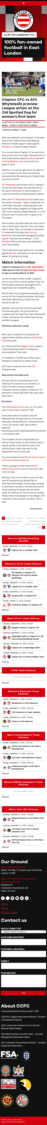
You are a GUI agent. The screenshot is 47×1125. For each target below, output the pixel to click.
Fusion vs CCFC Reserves (22, 721)
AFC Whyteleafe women (22, 199)
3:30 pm (29, 592)
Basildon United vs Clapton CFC (25, 628)
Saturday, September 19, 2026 (14, 644)
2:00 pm (29, 546)
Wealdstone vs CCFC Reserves (25, 703)
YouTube (17, 898)
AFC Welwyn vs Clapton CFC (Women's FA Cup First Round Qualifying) (24, 575)
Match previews (36, 509)
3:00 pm (29, 624)
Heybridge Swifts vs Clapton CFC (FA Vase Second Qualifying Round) (27, 637)
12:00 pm (30, 815)
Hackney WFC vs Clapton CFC (24, 596)
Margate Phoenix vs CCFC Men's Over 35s (28, 819)
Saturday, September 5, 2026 (14, 624)
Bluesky (4, 903)
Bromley (13, 253)
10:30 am (30, 708)
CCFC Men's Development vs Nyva (26, 758)
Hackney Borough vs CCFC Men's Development (26, 767)
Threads (4, 908)
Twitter (22, 898)
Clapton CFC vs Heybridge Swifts (26, 648)
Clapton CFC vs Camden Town (24, 550)
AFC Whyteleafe (9, 185)
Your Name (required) (12, 937)
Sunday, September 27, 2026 (14, 592)
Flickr (8, 898)
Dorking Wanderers (10, 161)
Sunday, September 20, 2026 (14, 717)
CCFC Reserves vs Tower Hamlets (26, 712)
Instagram (12, 898)
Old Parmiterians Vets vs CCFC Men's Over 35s (28, 841)
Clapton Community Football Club (13, 1122)
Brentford (30, 158)
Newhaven (6, 147)
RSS (27, 898)
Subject (5, 961)
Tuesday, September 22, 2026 (14, 653)
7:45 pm (30, 653)
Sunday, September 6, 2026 (13, 569)
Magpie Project (28, 346)
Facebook (3, 898)
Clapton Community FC (19, 34)
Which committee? (11, 928)
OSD (33, 366)
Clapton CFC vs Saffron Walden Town (28, 657)
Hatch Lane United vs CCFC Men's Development (26, 747)
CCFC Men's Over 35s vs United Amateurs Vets (25, 830)
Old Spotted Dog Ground (32, 270)
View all (5, 555)
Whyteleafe (17, 191)
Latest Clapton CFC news (23, 125)
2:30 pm (27, 601)
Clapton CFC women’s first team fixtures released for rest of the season (12, 521)
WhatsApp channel (9, 912)
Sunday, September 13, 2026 (14, 546)
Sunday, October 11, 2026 (13, 601)
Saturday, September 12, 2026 (14, 633)
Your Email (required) (12, 949)
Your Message (8, 973)
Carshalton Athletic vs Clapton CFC (27, 605)
